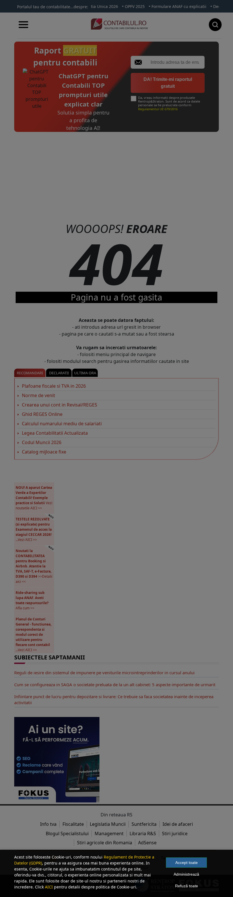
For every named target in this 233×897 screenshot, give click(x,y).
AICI (49, 887)
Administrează (186, 874)
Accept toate (186, 862)
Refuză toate (186, 886)
